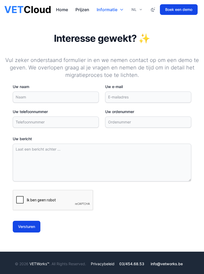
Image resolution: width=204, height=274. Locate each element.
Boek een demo (178, 9)
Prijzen (82, 9)
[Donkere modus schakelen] (153, 9)
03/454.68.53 (131, 263)
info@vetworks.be (167, 263)
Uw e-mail (114, 86)
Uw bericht (22, 138)
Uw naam (21, 86)
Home (62, 9)
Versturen (26, 226)
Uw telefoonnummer (30, 111)
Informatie (107, 9)
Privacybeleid (102, 263)
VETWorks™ (39, 263)
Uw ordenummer (119, 111)
